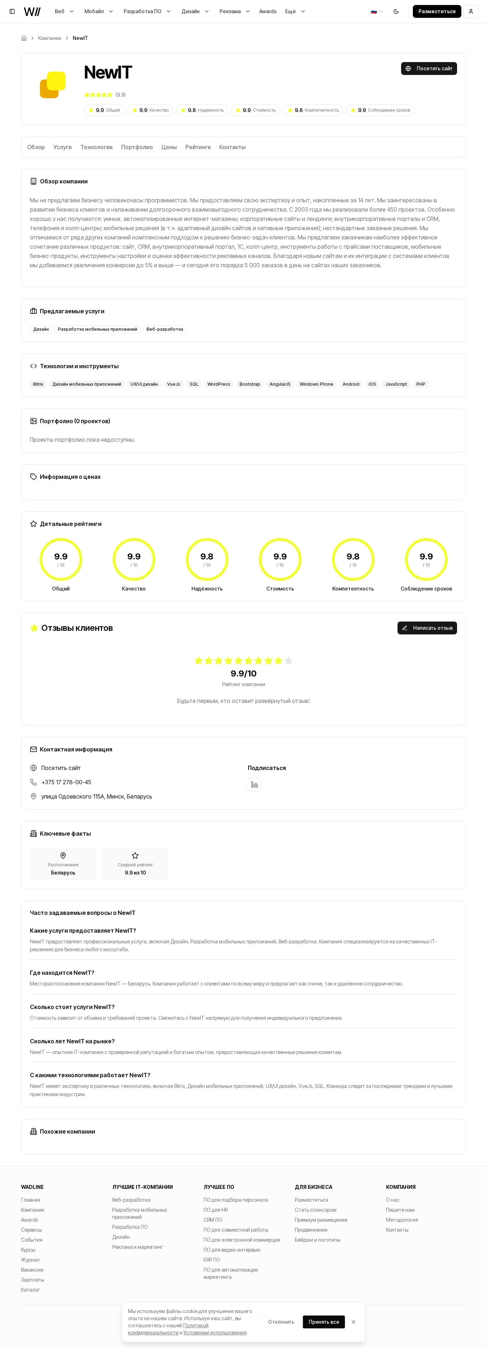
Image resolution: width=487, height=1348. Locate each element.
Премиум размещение (321, 1220)
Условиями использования (215, 1332)
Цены (169, 147)
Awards (268, 11)
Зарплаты (32, 1280)
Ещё (290, 11)
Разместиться (437, 11)
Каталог (30, 1290)
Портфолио (137, 147)
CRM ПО (213, 1220)
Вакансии (32, 1270)
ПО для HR (216, 1210)
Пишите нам (400, 1210)
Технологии (96, 147)
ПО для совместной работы (236, 1230)
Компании (49, 38)
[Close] (353, 1322)
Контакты (232, 147)
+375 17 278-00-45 (66, 782)
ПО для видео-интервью (232, 1250)
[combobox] (377, 11)
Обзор (36, 147)
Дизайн (190, 11)
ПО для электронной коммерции (242, 1240)
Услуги (62, 147)
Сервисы (31, 1230)
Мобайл (94, 11)
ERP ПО (212, 1260)
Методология (402, 1220)
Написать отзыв (433, 628)
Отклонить (281, 1322)
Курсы (28, 1250)
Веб (60, 11)
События (31, 1240)
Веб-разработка (131, 1200)
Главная (30, 1200)
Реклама (230, 11)
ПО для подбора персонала (236, 1200)
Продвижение (311, 1230)
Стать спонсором (316, 1210)
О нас (393, 1200)
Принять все (324, 1322)
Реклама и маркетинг (137, 1247)
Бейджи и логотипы (317, 1240)
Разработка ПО (143, 11)
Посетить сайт (435, 68)
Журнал (30, 1260)
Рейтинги (198, 147)
